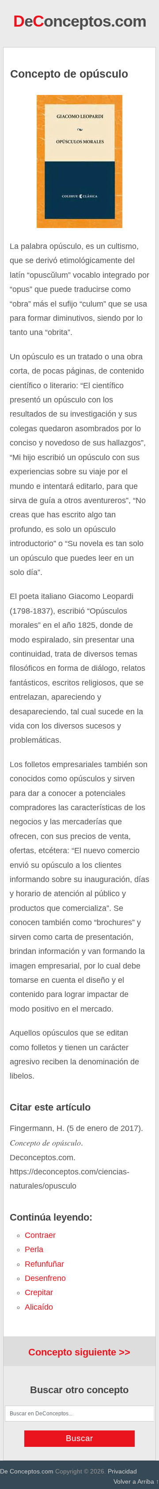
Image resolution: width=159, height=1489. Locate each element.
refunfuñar (44, 1264)
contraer (40, 1235)
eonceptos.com (79, 21)
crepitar (39, 1292)
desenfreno (45, 1278)
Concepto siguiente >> (79, 1352)
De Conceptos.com (26, 1471)
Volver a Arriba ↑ (136, 1481)
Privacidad (122, 1471)
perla (34, 1249)
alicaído (39, 1307)
